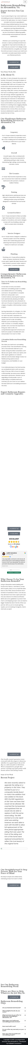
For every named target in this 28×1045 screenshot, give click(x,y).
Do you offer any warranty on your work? (13, 1030)
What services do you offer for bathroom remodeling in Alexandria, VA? (11, 1016)
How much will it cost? (9, 1026)
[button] (14, 1007)
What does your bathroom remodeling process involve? (11, 1021)
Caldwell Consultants (14, 1043)
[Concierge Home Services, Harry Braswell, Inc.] (6, 2)
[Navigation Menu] (25, 2)
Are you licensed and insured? (11, 1008)
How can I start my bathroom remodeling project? (11, 1034)
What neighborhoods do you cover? (11, 1011)
